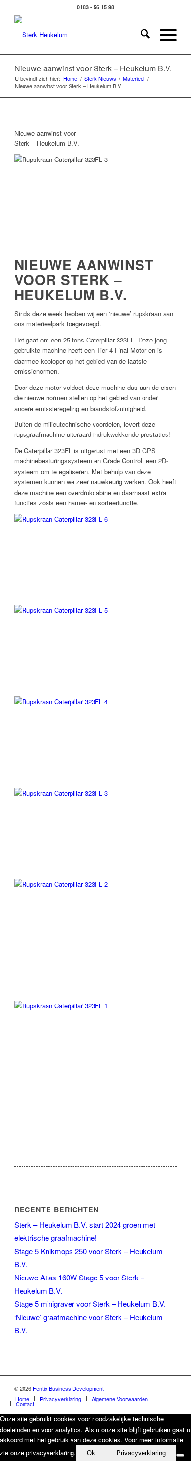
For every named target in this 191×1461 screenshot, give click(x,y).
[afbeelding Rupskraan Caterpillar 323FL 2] (95, 940)
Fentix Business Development (68, 1388)
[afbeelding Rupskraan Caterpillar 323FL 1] (95, 1061)
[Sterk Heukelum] (79, 34)
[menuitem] (140, 34)
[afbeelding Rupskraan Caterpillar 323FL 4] (95, 742)
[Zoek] (140, 34)
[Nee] (180, 1455)
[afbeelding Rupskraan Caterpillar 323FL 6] (95, 559)
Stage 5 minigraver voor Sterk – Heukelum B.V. (90, 1304)
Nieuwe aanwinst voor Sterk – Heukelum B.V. (93, 68)
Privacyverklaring (141, 1453)
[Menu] (163, 34)
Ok (91, 1453)
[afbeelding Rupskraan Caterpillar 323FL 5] (95, 650)
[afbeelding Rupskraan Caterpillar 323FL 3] (95, 833)
